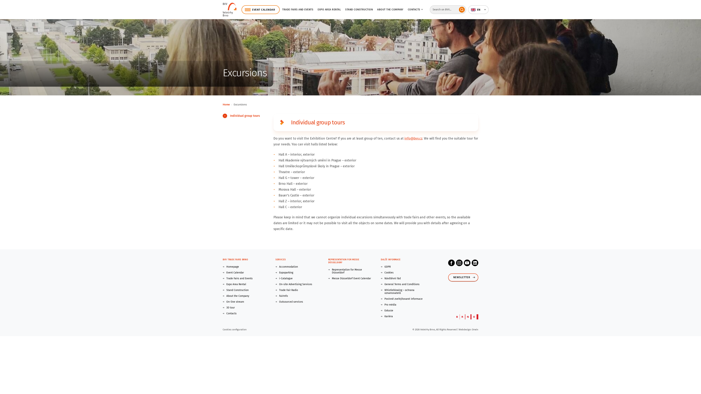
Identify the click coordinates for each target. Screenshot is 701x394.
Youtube (467, 263)
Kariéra (388, 316)
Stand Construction (237, 290)
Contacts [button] (414, 9)
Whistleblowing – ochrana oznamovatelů (399, 292)
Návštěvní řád (392, 278)
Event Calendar (235, 272)
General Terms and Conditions (402, 284)
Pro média (390, 304)
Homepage (232, 266)
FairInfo (283, 296)
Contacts (231, 313)
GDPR (387, 266)
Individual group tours (245, 115)
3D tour (230, 307)
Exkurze (388, 310)
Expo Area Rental (329, 9)
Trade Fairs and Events (297, 9)
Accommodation (288, 266)
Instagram (459, 263)
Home (226, 104)
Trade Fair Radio (288, 290)
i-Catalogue (286, 278)
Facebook (451, 263)
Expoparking (286, 272)
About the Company (390, 9)
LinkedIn (475, 263)
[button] (478, 9)
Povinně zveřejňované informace (403, 299)
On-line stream (235, 301)
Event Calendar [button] (263, 9)
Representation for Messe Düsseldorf (347, 271)
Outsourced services (291, 301)
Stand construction (359, 9)
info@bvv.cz (413, 138)
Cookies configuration (235, 329)
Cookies (389, 272)
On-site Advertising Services (295, 284)
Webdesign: (465, 329)
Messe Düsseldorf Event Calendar (351, 278)
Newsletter (461, 277)
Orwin (475, 329)
